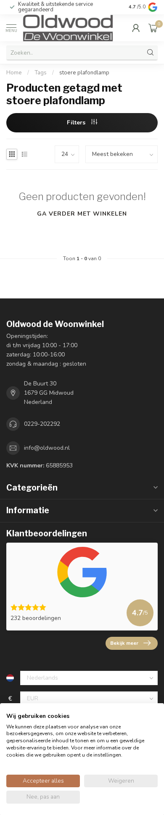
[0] (153, 27)
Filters (77, 123)
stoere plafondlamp (84, 72)
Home (14, 72)
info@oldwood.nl (47, 448)
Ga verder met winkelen (82, 214)
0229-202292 (42, 424)
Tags (40, 72)
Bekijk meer (124, 643)
